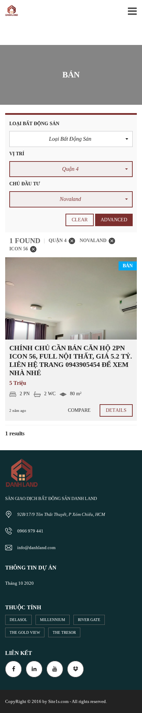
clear (80, 219)
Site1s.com (58, 701)
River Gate (89, 620)
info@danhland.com (36, 547)
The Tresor (64, 632)
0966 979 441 (30, 531)
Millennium (52, 620)
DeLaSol (18, 620)
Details (116, 410)
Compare (79, 410)
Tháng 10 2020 (19, 583)
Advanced (114, 219)
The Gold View (25, 632)
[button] (71, 139)
